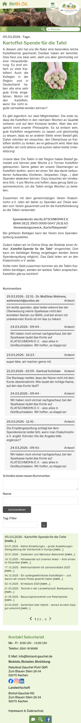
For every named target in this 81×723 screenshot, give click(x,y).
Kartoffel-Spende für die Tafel (31, 248)
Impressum (15, 710)
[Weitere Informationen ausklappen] (33, 720)
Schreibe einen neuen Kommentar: (26, 476)
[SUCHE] (40, 720)
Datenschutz (35, 710)
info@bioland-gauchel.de (35, 656)
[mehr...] (10, 541)
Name (7, 494)
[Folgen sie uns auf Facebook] (48, 720)
